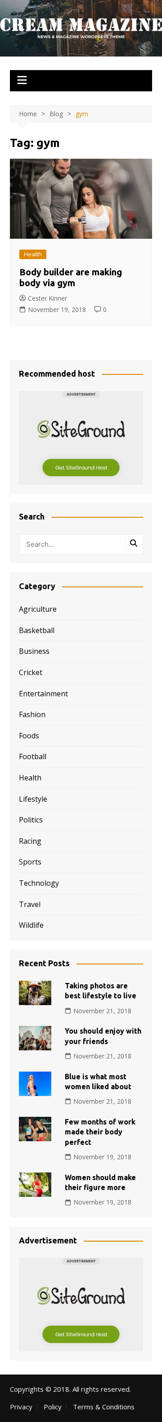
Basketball (36, 630)
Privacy (21, 1406)
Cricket (30, 672)
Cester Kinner (47, 298)
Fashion (32, 714)
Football (32, 756)
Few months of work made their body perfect (100, 1132)
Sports (30, 862)
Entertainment (43, 694)
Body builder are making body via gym (70, 277)
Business (34, 651)
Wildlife (31, 925)
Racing (30, 841)
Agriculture (38, 609)
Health (33, 254)
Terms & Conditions (104, 1406)
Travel (29, 904)
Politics (31, 820)
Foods (29, 736)
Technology (39, 883)
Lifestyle (33, 799)
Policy (53, 1406)
